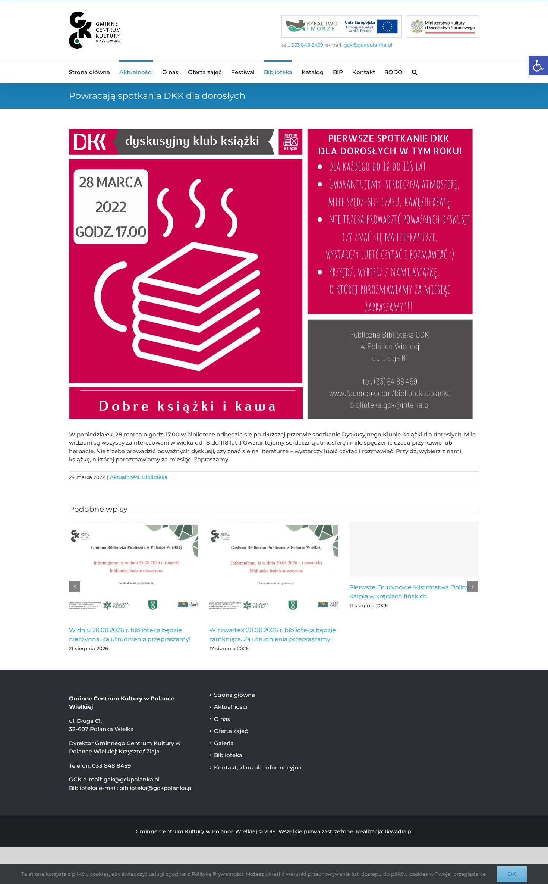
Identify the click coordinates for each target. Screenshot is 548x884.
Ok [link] (512, 874)
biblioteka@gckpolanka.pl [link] (156, 787)
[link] (538, 65)
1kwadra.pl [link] (399, 831)
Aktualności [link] (124, 477)
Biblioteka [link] (154, 477)
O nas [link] (222, 718)
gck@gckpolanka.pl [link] (368, 45)
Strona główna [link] (234, 694)
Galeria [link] (224, 743)
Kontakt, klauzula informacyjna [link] (258, 767)
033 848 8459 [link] (307, 45)
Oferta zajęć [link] (231, 730)
